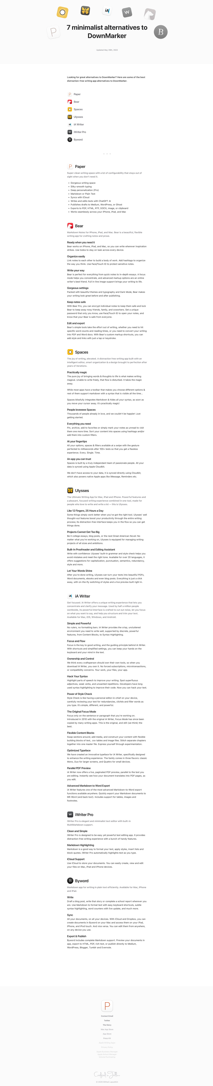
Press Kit (107, 1038)
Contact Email (107, 1016)
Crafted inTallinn (107, 1074)
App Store (107, 1034)
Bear (76, 101)
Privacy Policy (107, 1047)
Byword (78, 139)
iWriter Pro (80, 132)
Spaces (78, 109)
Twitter (107, 1020)
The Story (107, 1025)
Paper (77, 94)
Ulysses (78, 116)
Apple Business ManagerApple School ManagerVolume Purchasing (107, 1054)
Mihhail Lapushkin (110, 1082)
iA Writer (79, 124)
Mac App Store (107, 1029)
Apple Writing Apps (107, 1043)
